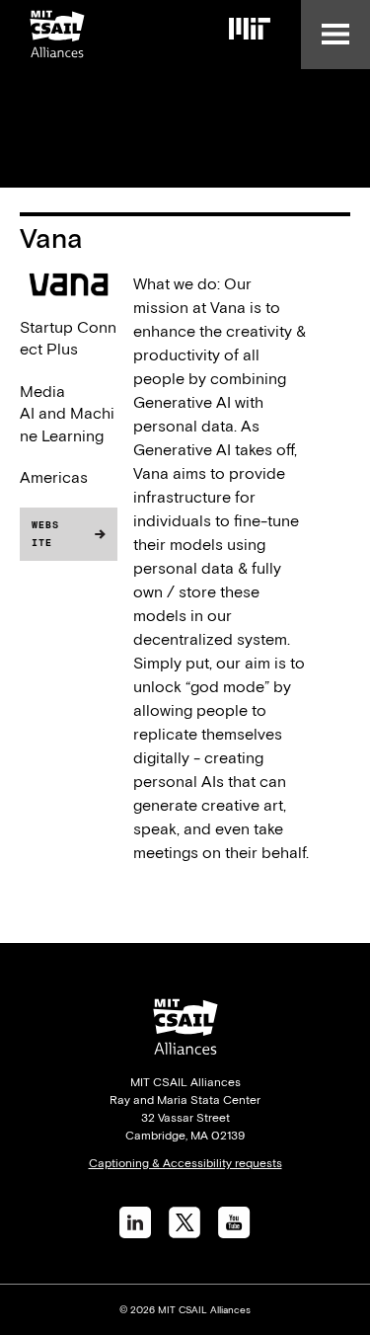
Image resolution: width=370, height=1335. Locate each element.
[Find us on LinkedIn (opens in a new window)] (135, 1232)
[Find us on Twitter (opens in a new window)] (184, 1232)
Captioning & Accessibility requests (185, 1163)
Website (45, 533)
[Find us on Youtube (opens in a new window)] (234, 1232)
